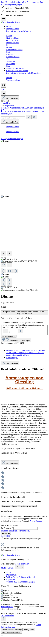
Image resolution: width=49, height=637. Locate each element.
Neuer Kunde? (36, 521)
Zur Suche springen (31, 2)
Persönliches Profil (17, 108)
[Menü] (3, 19)
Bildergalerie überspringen (12, 138)
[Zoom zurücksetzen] (9, 271)
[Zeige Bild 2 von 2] (5, 257)
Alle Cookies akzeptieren (11, 632)
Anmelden (5, 103)
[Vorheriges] (3, 253)
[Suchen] (3, 85)
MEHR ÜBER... (8, 568)
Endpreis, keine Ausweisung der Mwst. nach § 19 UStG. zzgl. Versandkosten (24, 313)
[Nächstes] (9, 253)
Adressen (29, 108)
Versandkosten (7, 607)
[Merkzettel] (2, 90)
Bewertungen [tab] (12, 357)
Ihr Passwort (7, 528)
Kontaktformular (21, 564)
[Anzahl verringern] (5, 331)
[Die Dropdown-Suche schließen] (34, 117)
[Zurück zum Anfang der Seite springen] (3, 619)
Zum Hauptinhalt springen (12, 2)
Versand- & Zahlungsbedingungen (20, 582)
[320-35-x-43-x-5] (5, 141)
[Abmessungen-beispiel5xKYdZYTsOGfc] (5, 197)
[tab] (25, 352)
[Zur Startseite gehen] (10, 22)
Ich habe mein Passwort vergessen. (15, 531)
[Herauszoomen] (3, 271)
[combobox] (13, 118)
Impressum (10, 579)
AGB (8, 572)
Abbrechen (5, 536)
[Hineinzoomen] (15, 271)
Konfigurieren (29, 630)
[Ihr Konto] (3, 93)
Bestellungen (39, 108)
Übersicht (5, 108)
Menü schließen (12, 98)
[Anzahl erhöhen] (20, 331)
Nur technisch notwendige (12, 630)
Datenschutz (11, 575)
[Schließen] (2, 268)
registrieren (9, 105)
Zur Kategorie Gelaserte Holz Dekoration (23, 73)
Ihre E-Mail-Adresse (10, 525)
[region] (24, 215)
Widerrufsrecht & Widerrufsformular (21, 577)
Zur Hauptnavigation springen (22, 3)
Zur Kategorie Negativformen (18, 31)
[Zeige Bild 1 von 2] (2, 257)
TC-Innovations (7, 616)
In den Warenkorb (8, 336)
